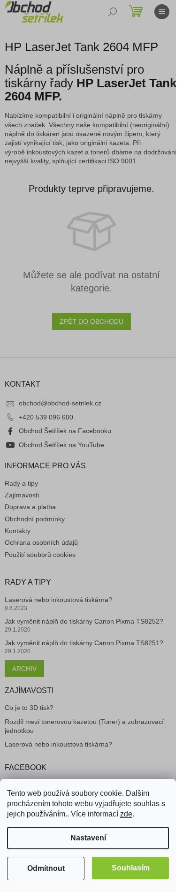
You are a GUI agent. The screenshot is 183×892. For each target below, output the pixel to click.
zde (126, 814)
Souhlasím (131, 868)
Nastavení (88, 838)
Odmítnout (46, 868)
